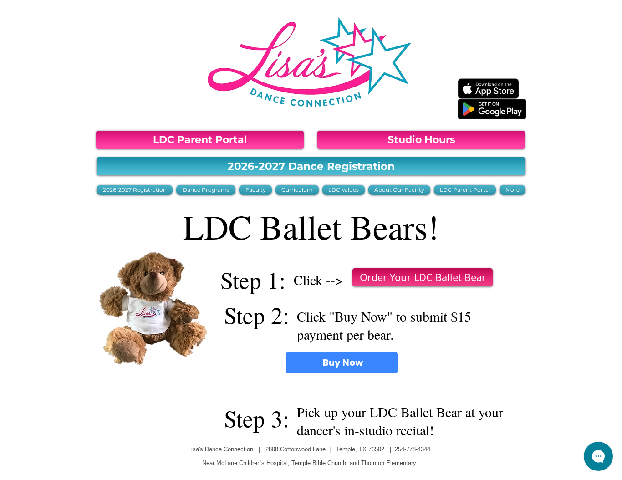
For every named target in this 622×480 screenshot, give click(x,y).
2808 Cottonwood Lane (295, 449)
